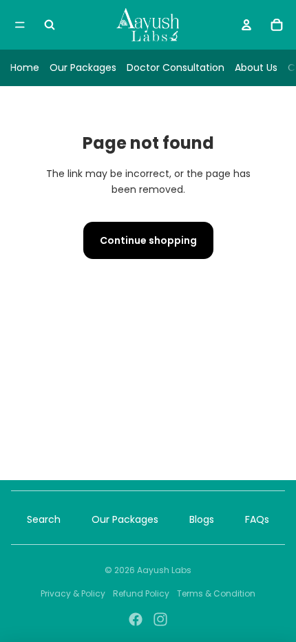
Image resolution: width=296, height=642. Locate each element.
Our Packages (83, 67)
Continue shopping (148, 240)
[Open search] (49, 25)
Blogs (201, 519)
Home (24, 67)
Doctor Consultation (175, 67)
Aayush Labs (164, 570)
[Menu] (20, 25)
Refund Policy (141, 593)
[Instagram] (160, 619)
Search (44, 519)
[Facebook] (135, 619)
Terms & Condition (216, 593)
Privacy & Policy (73, 593)
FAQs (257, 519)
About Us (256, 67)
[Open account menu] (246, 25)
